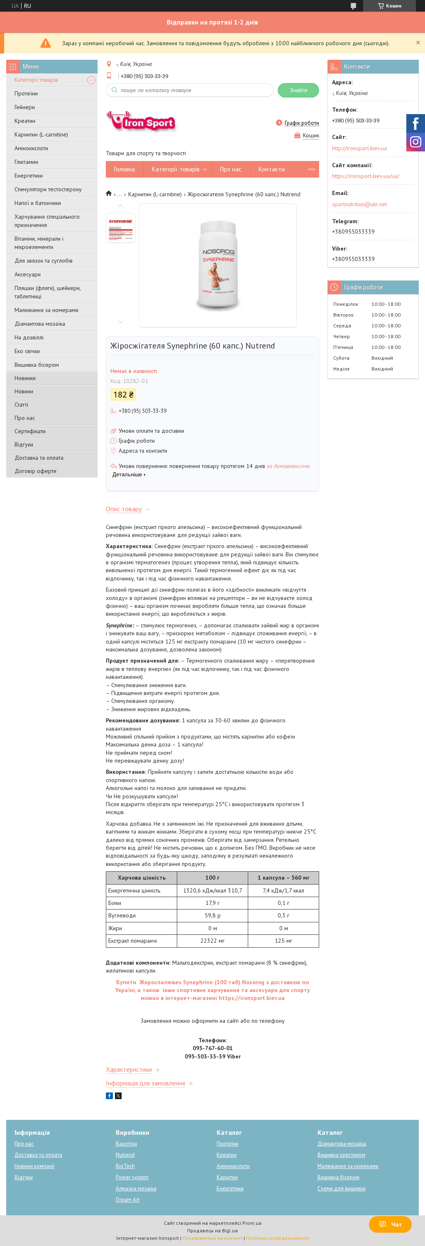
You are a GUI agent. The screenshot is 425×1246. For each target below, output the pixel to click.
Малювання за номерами (46, 310)
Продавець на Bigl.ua (212, 1230)
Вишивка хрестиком (341, 1154)
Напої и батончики (38, 203)
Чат (396, 1224)
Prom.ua (251, 1223)
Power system (132, 1177)
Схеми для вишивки (342, 1188)
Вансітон (126, 1143)
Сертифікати (30, 431)
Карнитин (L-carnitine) (41, 134)
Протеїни (26, 93)
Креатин (25, 120)
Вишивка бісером (37, 364)
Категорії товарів (36, 79)
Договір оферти (35, 471)
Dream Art (127, 1199)
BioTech (125, 1166)
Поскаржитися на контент (212, 1238)
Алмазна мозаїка (136, 1188)
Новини (24, 391)
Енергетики (29, 175)
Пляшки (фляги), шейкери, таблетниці (48, 292)
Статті (21, 404)
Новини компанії (34, 1166)
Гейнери (25, 107)
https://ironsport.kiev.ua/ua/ (365, 176)
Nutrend (125, 1154)
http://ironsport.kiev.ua (359, 148)
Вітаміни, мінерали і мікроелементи (39, 243)
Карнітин (227, 1177)
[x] (118, 1097)
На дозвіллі (29, 337)
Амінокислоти (31, 148)
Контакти (272, 169)
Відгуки (24, 444)
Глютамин (26, 162)
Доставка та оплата (39, 457)
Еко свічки (27, 351)
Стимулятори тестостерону (48, 189)
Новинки (25, 378)
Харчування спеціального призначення (47, 221)
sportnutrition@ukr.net (359, 204)
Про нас (25, 418)
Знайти (298, 90)
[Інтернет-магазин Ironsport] (146, 123)
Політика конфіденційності (277, 1238)
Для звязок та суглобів (44, 260)
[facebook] (109, 1097)
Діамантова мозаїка (40, 323)
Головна (124, 169)
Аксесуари (28, 274)
